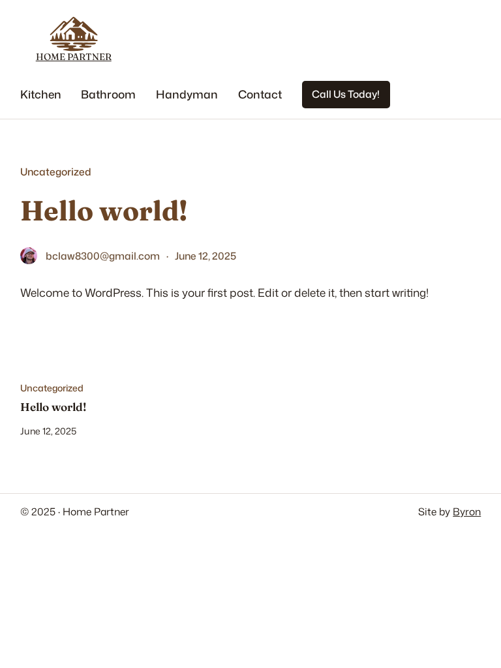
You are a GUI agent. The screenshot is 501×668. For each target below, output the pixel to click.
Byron (467, 511)
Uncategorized (55, 171)
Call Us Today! (346, 94)
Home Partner (74, 57)
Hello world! (53, 407)
